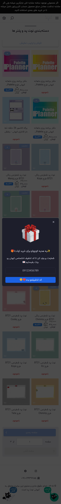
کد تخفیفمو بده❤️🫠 (30, 280)
